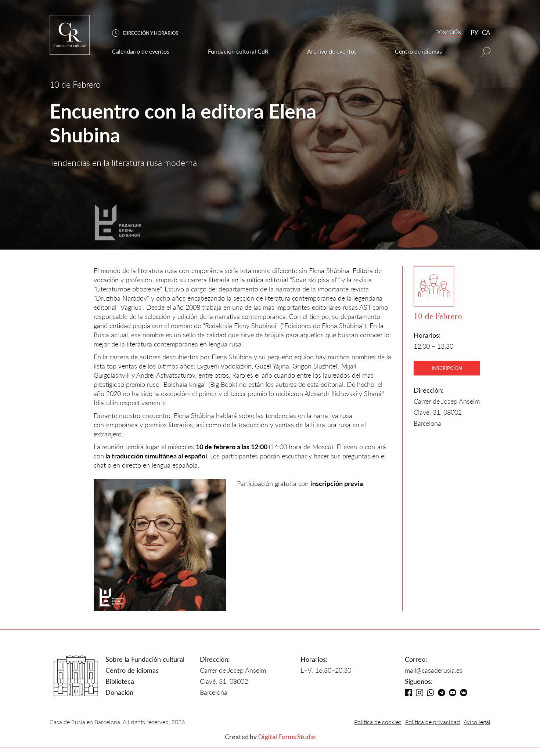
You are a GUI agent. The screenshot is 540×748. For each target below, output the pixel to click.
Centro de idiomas (132, 670)
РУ (474, 32)
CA (486, 32)
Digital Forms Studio (287, 737)
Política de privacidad (432, 721)
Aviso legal (477, 721)
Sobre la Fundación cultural (144, 659)
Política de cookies (378, 721)
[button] (148, 33)
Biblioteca (119, 681)
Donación (119, 692)
